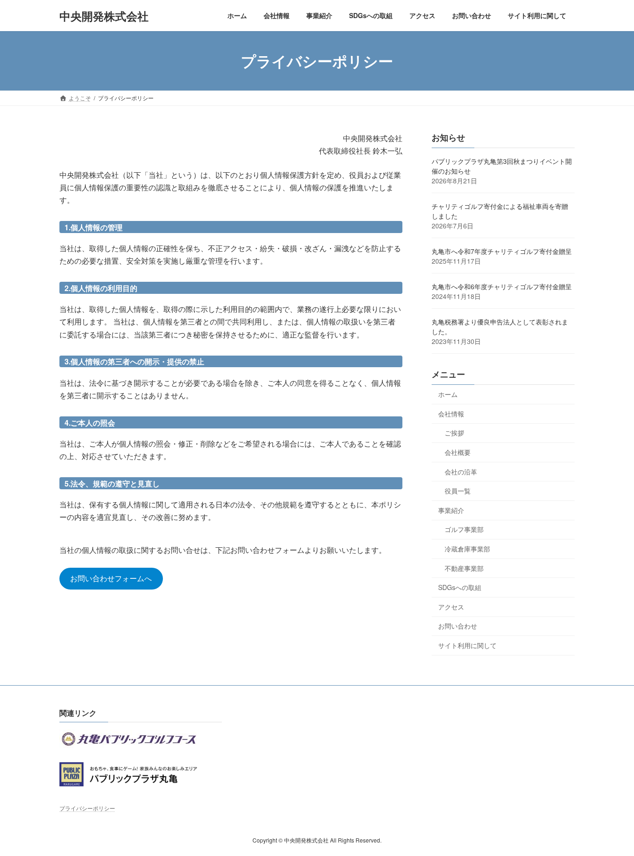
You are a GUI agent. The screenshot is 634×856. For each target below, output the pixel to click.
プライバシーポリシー (87, 808)
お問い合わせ (457, 626)
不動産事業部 (464, 568)
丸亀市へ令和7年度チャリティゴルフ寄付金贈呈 (502, 251)
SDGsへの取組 (459, 587)
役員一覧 (458, 490)
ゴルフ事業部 (464, 529)
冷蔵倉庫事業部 (467, 548)
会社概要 (458, 452)
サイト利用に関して (467, 645)
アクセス (451, 606)
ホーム (448, 394)
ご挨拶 (454, 433)
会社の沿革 (461, 471)
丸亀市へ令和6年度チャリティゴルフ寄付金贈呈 (502, 286)
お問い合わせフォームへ (111, 578)
